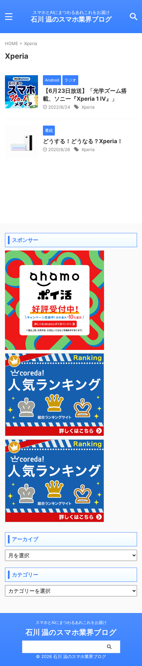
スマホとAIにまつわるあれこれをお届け (71, 622)
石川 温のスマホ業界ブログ (71, 19)
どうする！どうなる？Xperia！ (83, 141)
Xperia (88, 107)
